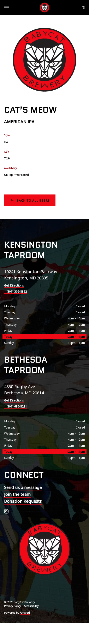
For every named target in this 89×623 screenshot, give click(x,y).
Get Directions (14, 285)
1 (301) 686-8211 (15, 406)
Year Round (22, 175)
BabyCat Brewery (44, 7)
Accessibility (31, 606)
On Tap (8, 175)
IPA (6, 142)
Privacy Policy (12, 606)
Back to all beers (33, 200)
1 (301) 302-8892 (15, 291)
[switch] (8, 7)
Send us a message (23, 487)
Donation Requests (23, 501)
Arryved (25, 612)
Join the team (17, 494)
